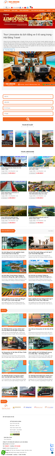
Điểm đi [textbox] (6, 96)
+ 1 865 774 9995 (22, 454)
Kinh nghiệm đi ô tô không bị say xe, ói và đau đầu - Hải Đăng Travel (40, 353)
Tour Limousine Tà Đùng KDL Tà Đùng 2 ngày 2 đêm (34, 144)
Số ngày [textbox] (6, 113)
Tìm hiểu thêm (9, 50)
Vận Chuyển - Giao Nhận (16, 429)
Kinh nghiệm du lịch (8, 230)
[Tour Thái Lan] (38, 407)
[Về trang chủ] (12, 2)
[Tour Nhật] (27, 407)
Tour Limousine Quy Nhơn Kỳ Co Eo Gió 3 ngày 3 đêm (21, 144)
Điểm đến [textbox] (6, 102)
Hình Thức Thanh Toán (15, 427)
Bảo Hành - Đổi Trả (14, 425)
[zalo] (52, 449)
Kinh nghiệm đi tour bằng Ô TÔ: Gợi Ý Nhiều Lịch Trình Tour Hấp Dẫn (41, 299)
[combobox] (28, 96)
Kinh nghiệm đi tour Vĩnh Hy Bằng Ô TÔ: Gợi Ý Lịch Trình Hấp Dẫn (13, 299)
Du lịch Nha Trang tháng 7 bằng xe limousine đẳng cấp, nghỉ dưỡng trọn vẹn (14, 277)
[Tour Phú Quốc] (16, 407)
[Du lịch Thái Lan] (6, 407)
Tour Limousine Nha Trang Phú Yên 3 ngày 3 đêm (7, 144)
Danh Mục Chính (8, 437)
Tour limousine (7, 439)
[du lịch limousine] (27, 20)
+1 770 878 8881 (9, 454)
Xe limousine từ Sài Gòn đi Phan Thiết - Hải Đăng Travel (14, 353)
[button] (52, 138)
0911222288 (16, 7)
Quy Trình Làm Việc (14, 423)
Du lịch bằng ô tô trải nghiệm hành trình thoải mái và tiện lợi (13, 252)
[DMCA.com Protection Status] (15, 434)
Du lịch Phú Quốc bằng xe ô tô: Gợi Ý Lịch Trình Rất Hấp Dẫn (40, 252)
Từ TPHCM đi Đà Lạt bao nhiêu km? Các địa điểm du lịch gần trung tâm (13, 329)
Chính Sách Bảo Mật (15, 432)
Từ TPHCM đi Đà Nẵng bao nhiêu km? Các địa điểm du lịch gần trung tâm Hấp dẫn (41, 377)
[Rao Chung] (49, 407)
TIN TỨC (4, 310)
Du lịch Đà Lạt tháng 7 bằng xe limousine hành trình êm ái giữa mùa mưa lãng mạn (41, 277)
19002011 (7, 446)
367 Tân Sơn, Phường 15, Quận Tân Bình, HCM (21, 450)
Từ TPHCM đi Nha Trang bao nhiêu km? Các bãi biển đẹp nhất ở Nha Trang (13, 377)
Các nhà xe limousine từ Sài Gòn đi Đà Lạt (41, 329)
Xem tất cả (50, 230)
